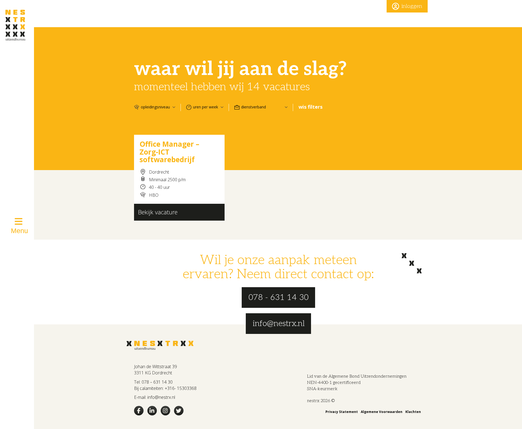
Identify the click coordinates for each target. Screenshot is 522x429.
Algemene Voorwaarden (381, 411)
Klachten (413, 411)
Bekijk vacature (158, 212)
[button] (407, 6)
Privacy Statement (341, 411)
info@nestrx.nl (161, 397)
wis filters (310, 107)
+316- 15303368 (181, 388)
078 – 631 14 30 (157, 382)
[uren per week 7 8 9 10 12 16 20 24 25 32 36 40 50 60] (204, 107)
